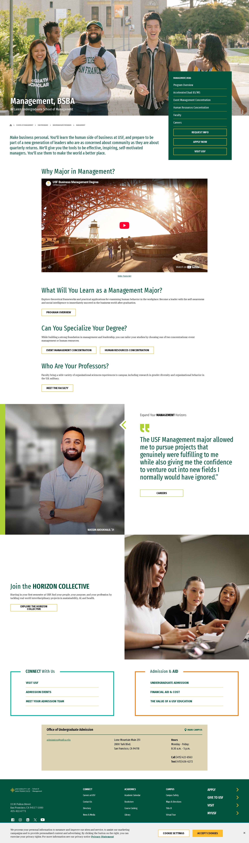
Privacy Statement (102, 836)
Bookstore (129, 801)
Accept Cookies (207, 833)
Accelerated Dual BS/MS (186, 92)
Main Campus (194, 729)
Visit (210, 805)
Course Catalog (130, 808)
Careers (177, 122)
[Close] (244, 833)
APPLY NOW (200, 141)
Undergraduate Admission (169, 682)
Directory (87, 808)
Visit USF (32, 682)
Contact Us (87, 801)
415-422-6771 (18, 811)
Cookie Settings (173, 833)
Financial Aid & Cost (165, 692)
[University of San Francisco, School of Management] (41, 791)
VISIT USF (200, 151)
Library (127, 814)
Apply (211, 789)
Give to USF (215, 797)
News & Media (89, 814)
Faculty (177, 115)
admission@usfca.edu (59, 739)
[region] (124, 833)
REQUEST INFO (200, 132)
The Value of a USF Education (171, 701)
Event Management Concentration (192, 100)
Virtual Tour (171, 814)
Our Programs (43, 125)
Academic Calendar (132, 795)
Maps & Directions (173, 801)
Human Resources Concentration (191, 107)
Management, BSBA (182, 78)
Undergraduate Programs (62, 125)
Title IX (169, 808)
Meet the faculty (57, 388)
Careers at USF (89, 795)
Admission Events (38, 692)
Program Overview (183, 85)
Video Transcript (124, 276)
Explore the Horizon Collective (33, 608)
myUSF (211, 813)
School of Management (24, 125)
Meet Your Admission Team (45, 701)
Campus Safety (172, 795)
